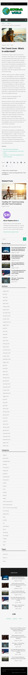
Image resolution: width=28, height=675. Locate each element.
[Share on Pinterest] (21, 162)
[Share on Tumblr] (3, 166)
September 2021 (7, 439)
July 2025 (5, 328)
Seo (4, 523)
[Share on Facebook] (7, 162)
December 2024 (6, 350)
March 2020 (5, 445)
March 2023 (5, 408)
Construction (6, 467)
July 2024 (5, 365)
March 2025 (5, 340)
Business (5, 464)
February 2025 (6, 343)
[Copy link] (11, 166)
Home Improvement (7, 504)
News (4, 517)
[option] (14, 195)
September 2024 (7, 359)
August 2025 (6, 325)
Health (4, 498)
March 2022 (5, 424)
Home (4, 561)
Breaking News (6, 461)
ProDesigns (23, 672)
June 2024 (5, 368)
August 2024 (6, 362)
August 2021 (6, 442)
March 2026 (5, 303)
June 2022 (5, 418)
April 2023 (5, 405)
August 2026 (6, 291)
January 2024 (6, 380)
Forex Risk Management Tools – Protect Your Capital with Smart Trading (18, 272)
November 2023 (6, 387)
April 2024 (5, 371)
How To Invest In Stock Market (10, 507)
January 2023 (6, 415)
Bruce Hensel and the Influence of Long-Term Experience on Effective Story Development (18, 249)
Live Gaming (6, 510)
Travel (11, 45)
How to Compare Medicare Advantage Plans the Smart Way (17, 264)
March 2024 (5, 374)
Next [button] (25, 196)
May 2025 (5, 334)
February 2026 (6, 306)
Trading (4, 538)
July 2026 (5, 294)
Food (4, 489)
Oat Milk (5, 520)
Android (4, 455)
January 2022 (6, 430)
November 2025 (6, 316)
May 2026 (5, 297)
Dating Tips (5, 470)
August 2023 (6, 396)
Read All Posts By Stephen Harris (11, 232)
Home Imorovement (7, 501)
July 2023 (5, 399)
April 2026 (5, 300)
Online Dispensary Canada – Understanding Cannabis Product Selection (18, 257)
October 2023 (6, 390)
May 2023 (5, 402)
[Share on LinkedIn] (14, 162)
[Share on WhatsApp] (17, 162)
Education (5, 473)
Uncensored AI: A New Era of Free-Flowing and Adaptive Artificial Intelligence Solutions (18, 629)
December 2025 (6, 312)
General (4, 495)
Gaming (4, 492)
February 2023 (6, 411)
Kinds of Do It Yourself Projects (10, 170)
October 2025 (6, 319)
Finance (4, 486)
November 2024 (6, 353)
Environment (6, 480)
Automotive (5, 458)
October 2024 (6, 356)
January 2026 (6, 309)
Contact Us (5, 554)
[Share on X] (10, 162)
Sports (4, 529)
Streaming (5, 532)
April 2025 (5, 337)
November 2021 (6, 436)
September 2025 (7, 322)
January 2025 (6, 346)
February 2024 (6, 377)
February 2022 (6, 427)
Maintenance (6, 514)
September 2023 (7, 393)
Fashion (5, 483)
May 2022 (5, 421)
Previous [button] (2, 196)
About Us (5, 557)
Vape (4, 545)
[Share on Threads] (6, 166)
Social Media (6, 526)
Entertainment (6, 476)
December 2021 (6, 433)
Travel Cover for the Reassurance (10, 149)
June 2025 (5, 331)
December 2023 (6, 384)
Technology (5, 535)
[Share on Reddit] (24, 162)
